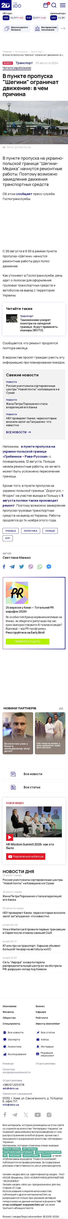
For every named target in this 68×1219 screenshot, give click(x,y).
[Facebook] (4, 566)
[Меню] (62, 5)
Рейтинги (42, 1017)
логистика (30, 530)
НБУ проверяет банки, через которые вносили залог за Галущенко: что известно (31, 421)
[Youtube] (37, 1114)
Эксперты (14, 1039)
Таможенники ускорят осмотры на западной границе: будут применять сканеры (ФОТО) (39, 325)
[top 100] (17, 5)
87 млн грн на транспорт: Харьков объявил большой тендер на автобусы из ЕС (31, 947)
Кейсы (45, 1039)
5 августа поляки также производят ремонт (33, 500)
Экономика (9, 1006)
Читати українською (17, 68)
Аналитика (14, 1046)
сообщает (24, 194)
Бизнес (40, 1006)
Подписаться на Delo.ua (28, 856)
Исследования (17, 1054)
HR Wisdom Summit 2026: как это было (30, 846)
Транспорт (24, 63)
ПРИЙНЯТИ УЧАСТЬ (27, 641)
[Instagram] (49, 1114)
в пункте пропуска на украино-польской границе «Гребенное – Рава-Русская (29, 451)
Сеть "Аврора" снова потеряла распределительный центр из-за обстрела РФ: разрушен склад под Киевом (32, 965)
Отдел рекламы (45, 1063)
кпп (7, 538)
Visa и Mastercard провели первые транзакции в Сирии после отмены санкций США (34, 931)
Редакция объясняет (47, 1054)
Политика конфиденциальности (17, 1071)
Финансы (8, 1012)
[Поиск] (54, 5)
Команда (8, 1063)
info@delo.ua (11, 1104)
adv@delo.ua (10, 1088)
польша (50, 530)
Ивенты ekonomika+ (48, 1023)
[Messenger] (48, 566)
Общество (9, 1017)
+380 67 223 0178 (13, 1084)
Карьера (41, 1012)
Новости (11, 381)
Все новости (16, 432)
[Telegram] (12, 567)
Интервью (47, 1046)
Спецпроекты (11, 1023)
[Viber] (30, 566)
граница (10, 530)
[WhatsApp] (39, 566)
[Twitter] (21, 567)
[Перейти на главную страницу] (6, 5)
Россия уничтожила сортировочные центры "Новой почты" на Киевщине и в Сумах (32, 389)
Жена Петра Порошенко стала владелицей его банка (26, 405)
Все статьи (32, 787)
